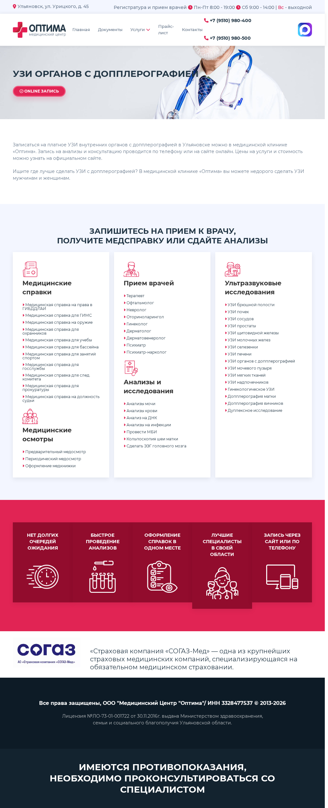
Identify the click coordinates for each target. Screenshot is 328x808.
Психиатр (136, 345)
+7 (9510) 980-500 (230, 38)
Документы (110, 29)
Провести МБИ (141, 431)
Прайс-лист (166, 29)
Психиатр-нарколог (146, 352)
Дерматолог (138, 331)
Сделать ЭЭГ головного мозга (156, 446)
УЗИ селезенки (242, 347)
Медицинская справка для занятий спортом (59, 356)
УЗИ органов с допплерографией (261, 361)
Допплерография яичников (255, 403)
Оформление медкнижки (50, 465)
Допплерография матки (251, 396)
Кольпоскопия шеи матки (152, 439)
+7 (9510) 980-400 (230, 20)
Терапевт (135, 295)
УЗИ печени (239, 354)
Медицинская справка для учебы (58, 340)
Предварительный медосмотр (55, 451)
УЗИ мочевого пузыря (249, 368)
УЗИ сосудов (240, 318)
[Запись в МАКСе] (305, 30)
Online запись (41, 91)
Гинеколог (137, 324)
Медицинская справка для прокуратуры (50, 387)
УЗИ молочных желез (248, 340)
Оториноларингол (145, 316)
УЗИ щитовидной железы (253, 333)
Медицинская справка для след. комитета (56, 377)
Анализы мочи (140, 403)
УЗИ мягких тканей (246, 375)
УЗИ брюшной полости (251, 304)
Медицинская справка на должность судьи (61, 398)
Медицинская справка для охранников (50, 331)
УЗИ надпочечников (247, 382)
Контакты (192, 29)
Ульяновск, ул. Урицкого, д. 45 (52, 6)
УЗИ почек (238, 311)
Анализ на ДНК (141, 417)
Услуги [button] (137, 29)
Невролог (136, 309)
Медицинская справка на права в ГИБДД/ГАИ (57, 306)
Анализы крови (141, 410)
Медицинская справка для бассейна (61, 347)
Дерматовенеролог (146, 338)
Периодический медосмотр (52, 458)
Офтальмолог (140, 302)
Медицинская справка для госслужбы (50, 366)
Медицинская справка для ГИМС (58, 315)
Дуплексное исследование (254, 410)
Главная (81, 29)
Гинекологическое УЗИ (251, 389)
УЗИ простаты (241, 325)
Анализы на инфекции (148, 424)
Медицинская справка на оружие (58, 322)
